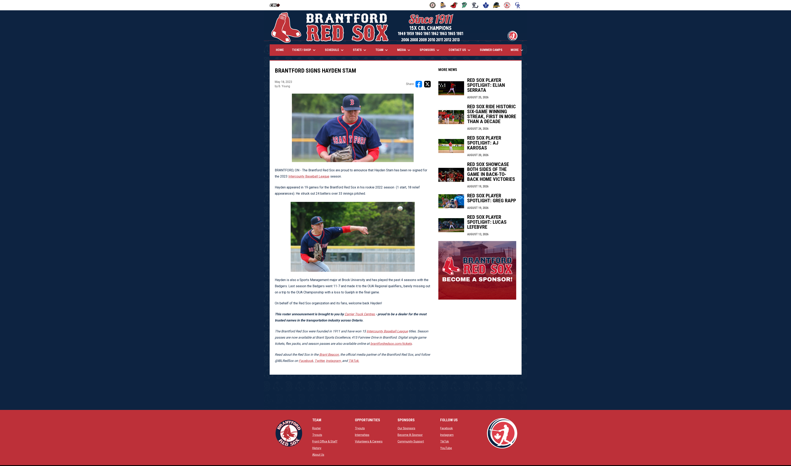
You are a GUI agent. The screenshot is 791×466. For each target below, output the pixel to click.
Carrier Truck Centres (360, 314)
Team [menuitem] (382, 50)
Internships (362, 435)
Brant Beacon (329, 355)
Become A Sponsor (410, 435)
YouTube (446, 448)
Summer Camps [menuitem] (491, 50)
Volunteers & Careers (369, 441)
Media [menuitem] (404, 50)
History (316, 448)
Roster (316, 428)
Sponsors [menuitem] (430, 50)
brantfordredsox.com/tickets (391, 344)
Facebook (306, 361)
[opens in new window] (477, 298)
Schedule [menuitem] (335, 50)
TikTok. (354, 361)
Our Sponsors (406, 428)
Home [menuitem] (280, 50)
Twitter (319, 361)
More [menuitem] (517, 50)
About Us (318, 454)
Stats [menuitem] (360, 50)
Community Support (411, 441)
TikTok (444, 441)
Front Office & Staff (324, 441)
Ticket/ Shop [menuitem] (304, 50)
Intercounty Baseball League (308, 176)
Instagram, (334, 361)
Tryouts (317, 435)
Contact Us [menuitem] (460, 50)
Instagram (447, 435)
